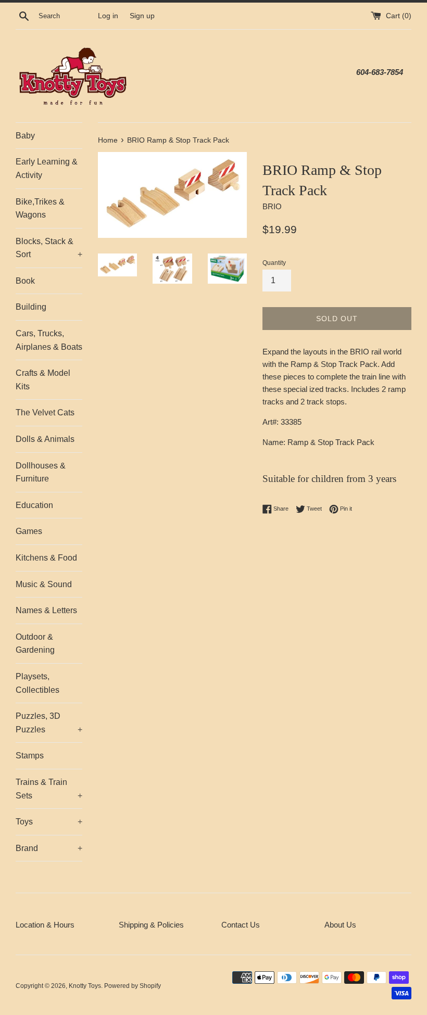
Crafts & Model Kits (43, 380)
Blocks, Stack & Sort (49, 248)
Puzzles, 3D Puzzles (49, 723)
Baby (25, 135)
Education (34, 505)
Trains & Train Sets (49, 789)
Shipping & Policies (151, 924)
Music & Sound (44, 584)
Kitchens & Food (46, 557)
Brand (49, 848)
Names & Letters (46, 610)
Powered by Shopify (132, 985)
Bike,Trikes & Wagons (40, 208)
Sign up (142, 16)
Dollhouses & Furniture (41, 472)
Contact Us (240, 924)
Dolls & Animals (45, 439)
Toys (49, 821)
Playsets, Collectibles (37, 683)
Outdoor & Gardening (35, 643)
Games (29, 531)
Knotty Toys (85, 985)
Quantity (274, 263)
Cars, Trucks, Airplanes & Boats (49, 340)
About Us (340, 924)
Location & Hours (45, 924)
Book (25, 280)
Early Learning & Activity (47, 168)
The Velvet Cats (45, 412)
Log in (108, 16)
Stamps (30, 755)
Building (31, 306)
